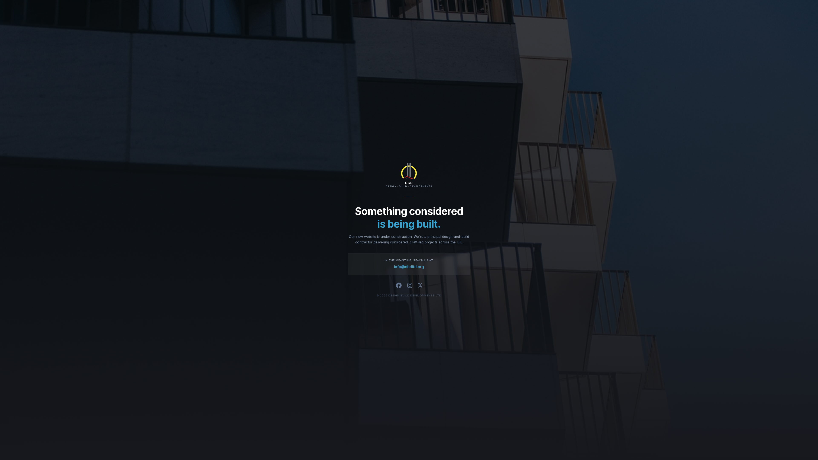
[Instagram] (409, 285)
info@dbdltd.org (409, 266)
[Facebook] (398, 285)
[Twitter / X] (420, 285)
